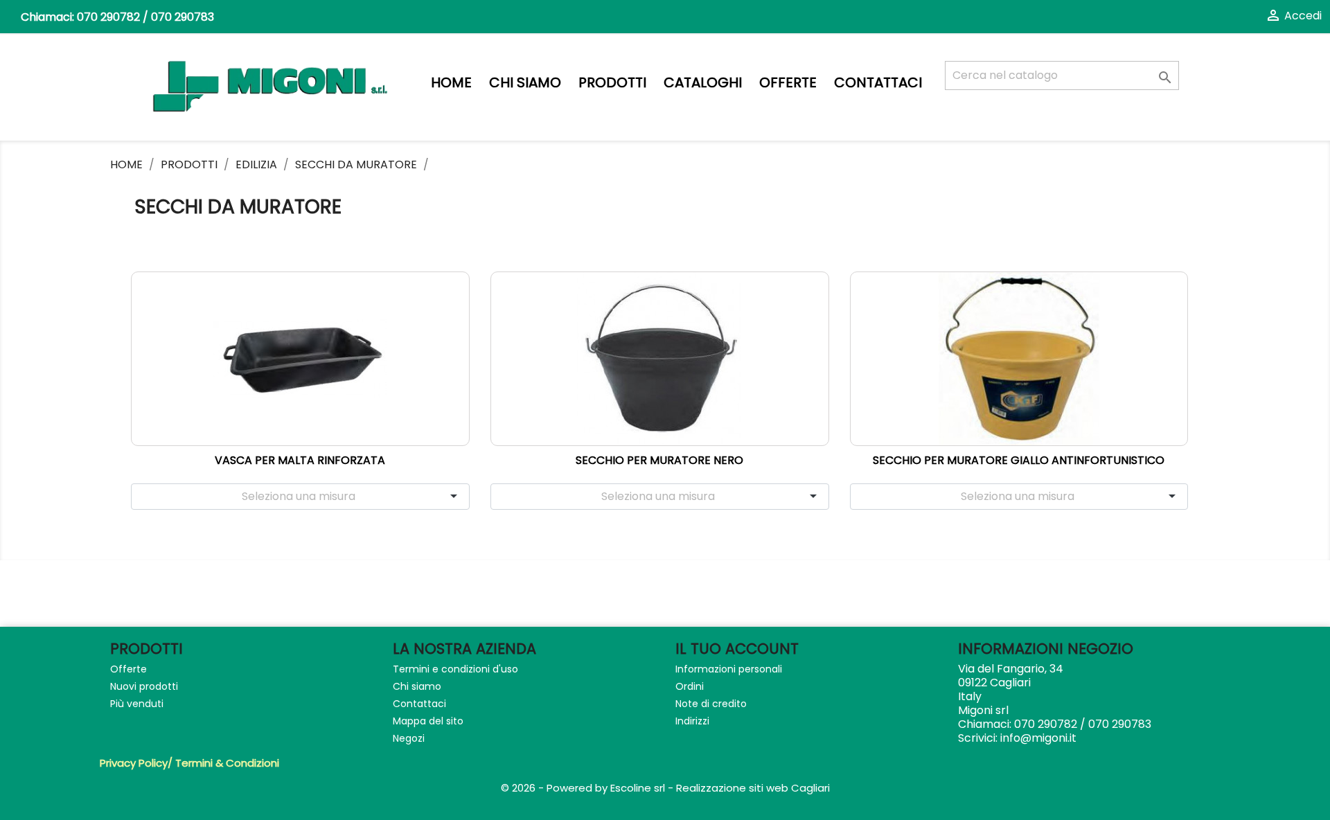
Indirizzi (692, 721)
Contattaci (878, 82)
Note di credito (711, 704)
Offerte (788, 82)
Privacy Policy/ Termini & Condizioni (189, 763)
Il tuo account (737, 649)
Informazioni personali (728, 669)
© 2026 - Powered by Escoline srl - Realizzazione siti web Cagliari (665, 788)
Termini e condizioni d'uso (455, 669)
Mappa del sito (428, 721)
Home (451, 82)
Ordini (689, 686)
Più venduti (136, 704)
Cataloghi (703, 82)
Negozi (409, 738)
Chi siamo (525, 82)
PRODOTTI (612, 82)
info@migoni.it (1038, 738)
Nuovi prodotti (144, 686)
